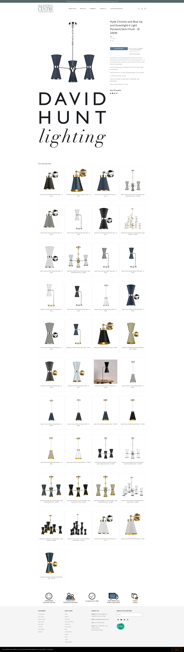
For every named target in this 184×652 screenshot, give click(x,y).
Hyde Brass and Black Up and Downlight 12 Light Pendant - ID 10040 (51, 539)
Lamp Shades (41, 629)
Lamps (66, 639)
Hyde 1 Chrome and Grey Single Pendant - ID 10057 (132, 386)
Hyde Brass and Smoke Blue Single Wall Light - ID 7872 (78, 195)
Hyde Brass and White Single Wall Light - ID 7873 (132, 538)
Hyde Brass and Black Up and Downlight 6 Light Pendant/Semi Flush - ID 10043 (78, 501)
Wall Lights (40, 624)
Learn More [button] (50, 649)
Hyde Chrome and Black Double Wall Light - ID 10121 (105, 233)
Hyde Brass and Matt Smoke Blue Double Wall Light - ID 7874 (51, 577)
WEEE (66, 637)
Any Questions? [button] (119, 48)
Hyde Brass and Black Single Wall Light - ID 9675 (105, 347)
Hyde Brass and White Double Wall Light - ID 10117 (78, 386)
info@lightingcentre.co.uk (102, 619)
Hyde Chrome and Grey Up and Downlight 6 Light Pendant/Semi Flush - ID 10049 (133, 195)
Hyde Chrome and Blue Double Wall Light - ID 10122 (133, 310)
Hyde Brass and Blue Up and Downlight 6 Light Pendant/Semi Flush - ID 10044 (51, 501)
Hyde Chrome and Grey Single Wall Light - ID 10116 (51, 233)
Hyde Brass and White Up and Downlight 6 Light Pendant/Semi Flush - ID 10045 (78, 271)
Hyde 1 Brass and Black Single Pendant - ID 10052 (133, 424)
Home (66, 614)
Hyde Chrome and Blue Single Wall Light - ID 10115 (105, 195)
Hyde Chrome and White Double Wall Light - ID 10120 (51, 271)
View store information (134, 53)
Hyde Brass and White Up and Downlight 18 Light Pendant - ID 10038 (133, 233)
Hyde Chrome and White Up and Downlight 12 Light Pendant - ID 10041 (133, 501)
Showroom (67, 619)
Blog (66, 629)
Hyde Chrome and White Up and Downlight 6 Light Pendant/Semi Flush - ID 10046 (132, 463)
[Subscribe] (140, 614)
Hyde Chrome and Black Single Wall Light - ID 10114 (51, 195)
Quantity (112, 40)
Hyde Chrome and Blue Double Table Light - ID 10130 (133, 271)
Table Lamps (41, 621)
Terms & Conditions (69, 621)
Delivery (66, 616)
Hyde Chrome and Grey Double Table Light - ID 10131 (105, 271)
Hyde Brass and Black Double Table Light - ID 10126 (105, 386)
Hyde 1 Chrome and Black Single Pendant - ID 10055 (78, 424)
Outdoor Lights (41, 619)
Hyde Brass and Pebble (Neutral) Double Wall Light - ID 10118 (133, 348)
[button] (138, 8)
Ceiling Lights (41, 614)
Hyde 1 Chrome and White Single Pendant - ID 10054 (106, 310)
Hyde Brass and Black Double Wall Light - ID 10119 (51, 386)
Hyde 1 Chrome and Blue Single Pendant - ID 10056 (51, 424)
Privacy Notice (68, 626)
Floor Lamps (41, 616)
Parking (66, 634)
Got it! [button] (177, 649)
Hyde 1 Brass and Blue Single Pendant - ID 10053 (105, 424)
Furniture (40, 626)
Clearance (40, 631)
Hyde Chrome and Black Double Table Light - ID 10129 (78, 310)
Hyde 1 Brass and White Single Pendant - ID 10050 (78, 462)
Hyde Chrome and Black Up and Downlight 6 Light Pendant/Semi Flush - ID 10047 (105, 463)
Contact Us (67, 624)
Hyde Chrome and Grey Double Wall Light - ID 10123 (51, 348)
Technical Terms (68, 631)
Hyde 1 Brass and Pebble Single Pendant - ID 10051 (51, 463)
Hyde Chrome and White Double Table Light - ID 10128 (78, 233)
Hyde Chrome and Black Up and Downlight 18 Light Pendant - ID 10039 (78, 539)
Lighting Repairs (68, 642)
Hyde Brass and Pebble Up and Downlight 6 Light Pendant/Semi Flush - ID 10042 (105, 501)
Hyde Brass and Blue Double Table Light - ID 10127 (78, 347)
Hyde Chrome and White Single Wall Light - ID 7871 (106, 539)
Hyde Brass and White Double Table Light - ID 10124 (51, 310)
